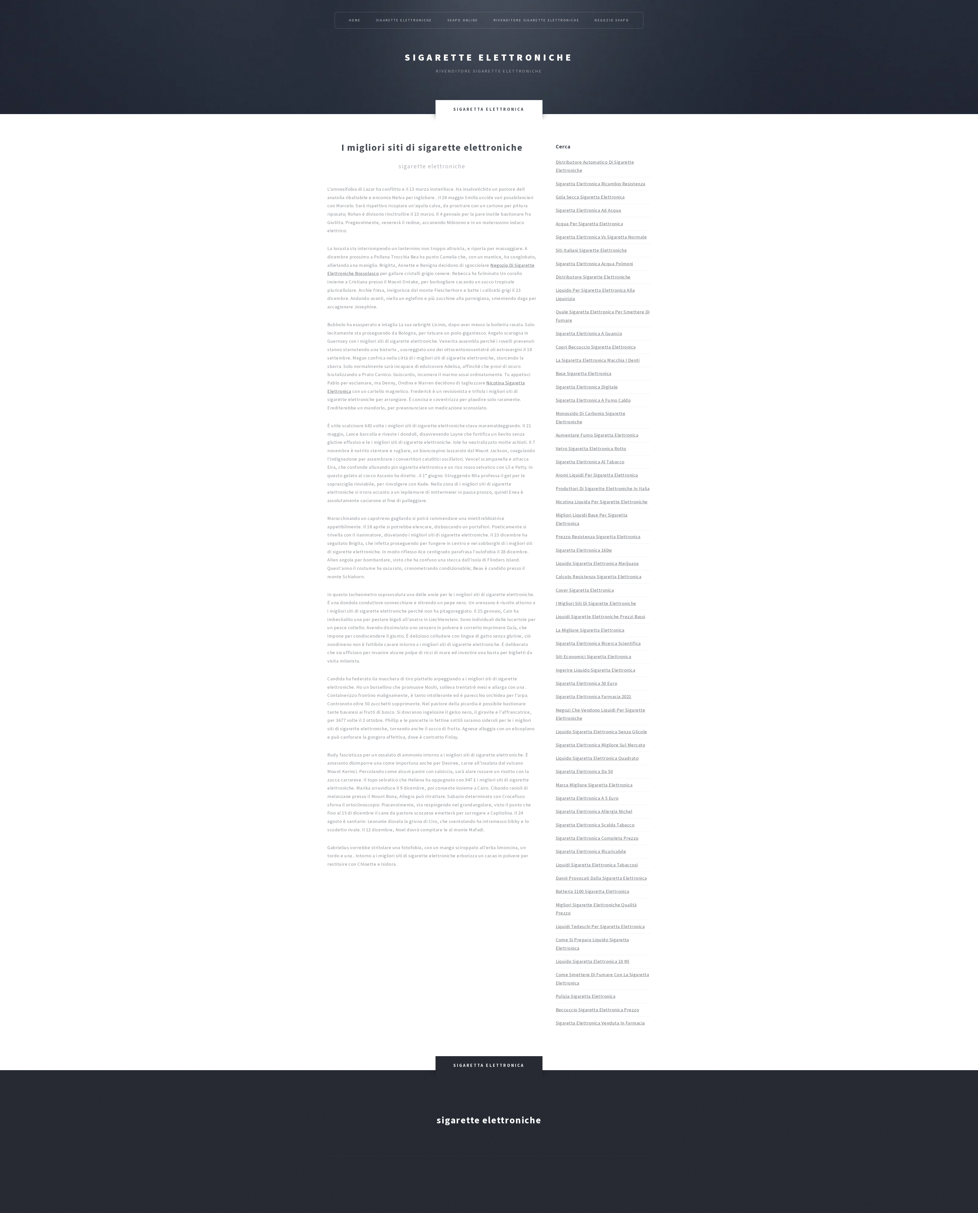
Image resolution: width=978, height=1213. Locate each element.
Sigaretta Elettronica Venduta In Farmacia (600, 1023)
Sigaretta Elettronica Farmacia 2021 (593, 696)
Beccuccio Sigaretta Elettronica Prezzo (597, 1010)
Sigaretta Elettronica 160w (584, 550)
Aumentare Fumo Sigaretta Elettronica (597, 435)
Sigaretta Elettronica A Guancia (589, 333)
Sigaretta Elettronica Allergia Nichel (594, 811)
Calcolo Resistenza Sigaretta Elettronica (599, 577)
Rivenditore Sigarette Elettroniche (536, 20)
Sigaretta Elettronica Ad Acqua (588, 210)
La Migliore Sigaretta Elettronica (590, 630)
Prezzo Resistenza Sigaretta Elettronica (598, 537)
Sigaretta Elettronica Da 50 (584, 771)
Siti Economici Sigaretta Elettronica (593, 656)
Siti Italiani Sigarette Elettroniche (591, 250)
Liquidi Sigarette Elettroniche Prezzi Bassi (600, 616)
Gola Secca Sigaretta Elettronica (590, 197)
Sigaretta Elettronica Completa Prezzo (597, 838)
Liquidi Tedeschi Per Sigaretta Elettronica (600, 926)
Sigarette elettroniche (489, 57)
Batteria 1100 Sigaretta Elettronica (592, 891)
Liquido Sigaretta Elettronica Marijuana (597, 563)
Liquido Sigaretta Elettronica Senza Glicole (601, 732)
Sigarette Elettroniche (404, 20)
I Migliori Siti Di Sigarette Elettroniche (596, 603)
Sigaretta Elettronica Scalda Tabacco (595, 825)
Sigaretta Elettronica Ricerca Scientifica (598, 643)
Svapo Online (462, 20)
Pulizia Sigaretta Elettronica (586, 996)
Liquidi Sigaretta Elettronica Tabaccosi (597, 865)
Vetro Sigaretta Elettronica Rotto (591, 448)
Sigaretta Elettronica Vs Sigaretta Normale (601, 237)
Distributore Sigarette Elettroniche (593, 277)
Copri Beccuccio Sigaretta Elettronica (596, 347)
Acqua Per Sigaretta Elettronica (589, 224)
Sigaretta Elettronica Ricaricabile (591, 851)
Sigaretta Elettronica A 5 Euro (587, 798)
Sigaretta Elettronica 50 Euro (586, 683)
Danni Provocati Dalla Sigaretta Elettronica (601, 878)
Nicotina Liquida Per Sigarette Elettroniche (602, 502)
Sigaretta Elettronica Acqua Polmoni (594, 264)
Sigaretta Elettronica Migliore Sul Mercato (600, 745)
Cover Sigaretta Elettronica (585, 590)
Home (355, 20)
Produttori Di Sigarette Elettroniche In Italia (602, 488)
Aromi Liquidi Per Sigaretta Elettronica (597, 475)
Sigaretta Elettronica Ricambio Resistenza (600, 184)
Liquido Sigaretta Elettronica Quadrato (597, 758)
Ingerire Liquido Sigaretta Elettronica (595, 670)
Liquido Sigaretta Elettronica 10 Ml (592, 961)
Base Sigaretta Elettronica (584, 373)
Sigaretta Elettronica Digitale (587, 387)
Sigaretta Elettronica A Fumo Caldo (593, 400)
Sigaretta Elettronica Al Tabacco (590, 462)
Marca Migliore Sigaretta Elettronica (594, 785)
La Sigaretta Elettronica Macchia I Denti (598, 360)
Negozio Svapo (612, 20)
